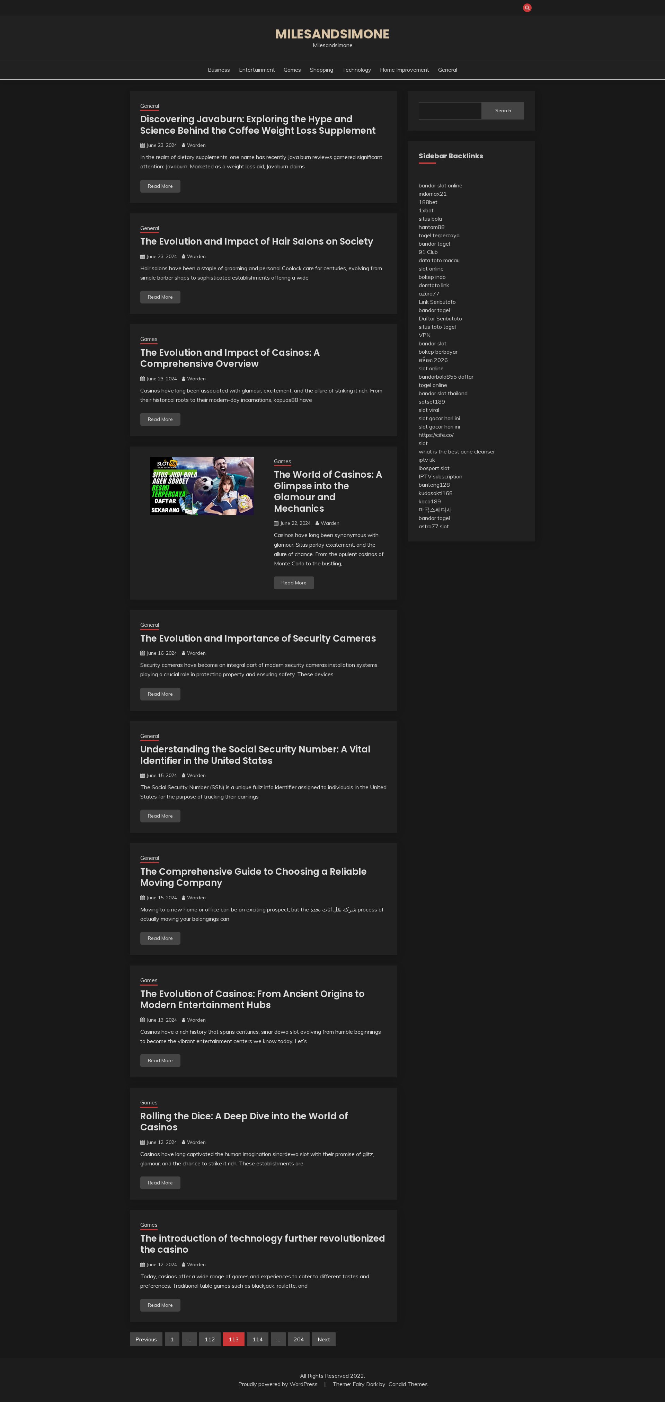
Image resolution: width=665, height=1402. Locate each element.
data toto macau (439, 260)
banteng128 (434, 484)
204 (299, 1339)
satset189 (432, 401)
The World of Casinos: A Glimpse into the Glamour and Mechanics (328, 491)
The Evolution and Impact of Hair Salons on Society (256, 241)
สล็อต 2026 (433, 359)
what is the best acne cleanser (457, 451)
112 (210, 1339)
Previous (146, 1339)
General (447, 69)
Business (219, 69)
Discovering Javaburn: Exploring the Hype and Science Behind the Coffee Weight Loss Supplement (258, 125)
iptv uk (427, 459)
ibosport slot (434, 468)
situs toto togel (437, 326)
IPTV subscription (440, 476)
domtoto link (434, 285)
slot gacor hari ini (439, 418)
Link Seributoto (437, 301)
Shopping (321, 69)
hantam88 (432, 226)
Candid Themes (408, 1384)
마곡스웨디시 (435, 509)
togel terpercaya (439, 235)
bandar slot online (440, 185)
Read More (160, 186)
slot (423, 443)
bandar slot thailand (443, 393)
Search (503, 110)
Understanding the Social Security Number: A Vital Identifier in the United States (255, 755)
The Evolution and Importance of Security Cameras (258, 638)
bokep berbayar (438, 351)
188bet (428, 202)
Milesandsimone (332, 34)
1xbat (426, 210)
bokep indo (432, 276)
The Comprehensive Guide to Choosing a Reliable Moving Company (253, 877)
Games (292, 69)
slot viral (429, 409)
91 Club (428, 251)
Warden (196, 145)
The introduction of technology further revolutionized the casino (262, 1244)
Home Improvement (404, 69)
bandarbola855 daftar (446, 376)
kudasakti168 (436, 493)
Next (324, 1339)
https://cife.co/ (436, 434)
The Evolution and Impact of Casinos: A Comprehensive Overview (230, 358)
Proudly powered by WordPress (278, 1384)
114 (257, 1339)
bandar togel (434, 243)
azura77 (429, 293)
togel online (433, 384)
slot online (431, 268)
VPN (425, 335)
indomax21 (433, 193)
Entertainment (257, 69)
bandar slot (432, 343)
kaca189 (430, 501)
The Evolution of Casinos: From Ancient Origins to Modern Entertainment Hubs (252, 1000)
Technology (356, 69)
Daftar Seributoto (440, 318)
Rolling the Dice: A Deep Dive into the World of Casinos (244, 1122)
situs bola (430, 218)
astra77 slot (434, 526)
